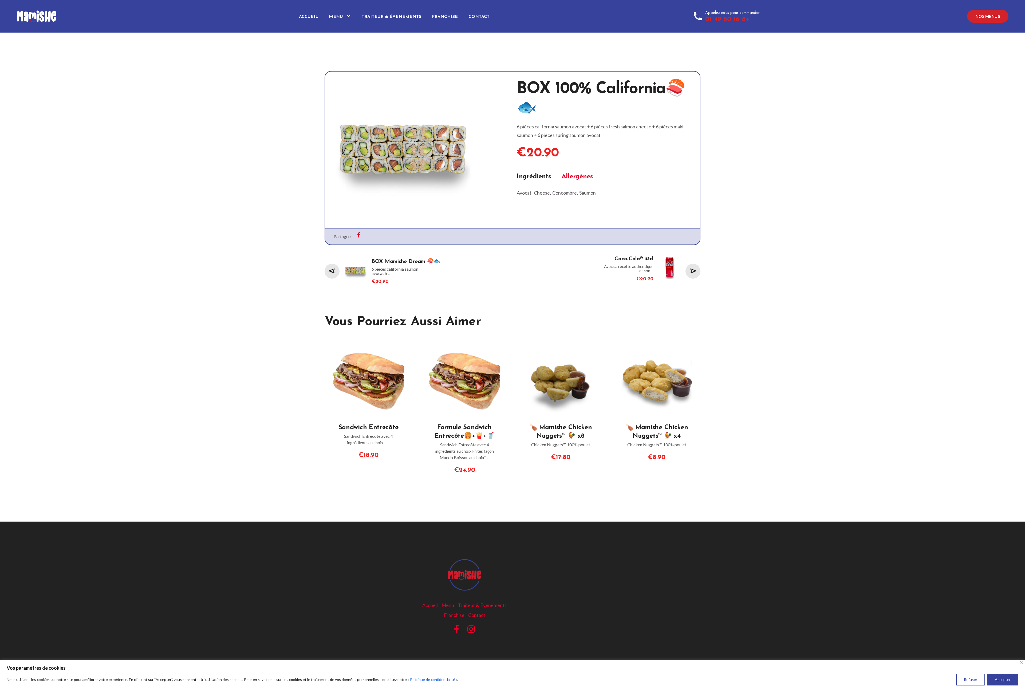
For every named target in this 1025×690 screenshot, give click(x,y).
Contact (479, 17)
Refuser (970, 679)
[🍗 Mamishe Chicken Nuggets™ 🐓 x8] (560, 347)
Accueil (308, 17)
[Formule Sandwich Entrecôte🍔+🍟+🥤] (464, 347)
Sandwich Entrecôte (368, 427)
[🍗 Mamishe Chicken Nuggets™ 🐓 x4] (656, 347)
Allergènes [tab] (577, 177)
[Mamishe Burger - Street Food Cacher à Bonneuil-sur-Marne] (43, 13)
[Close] (1021, 662)
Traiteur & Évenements (391, 17)
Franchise (445, 17)
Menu (336, 17)
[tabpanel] (604, 188)
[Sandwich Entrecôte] (368, 347)
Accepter (1003, 679)
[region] (512, 675)
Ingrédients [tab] (534, 177)
